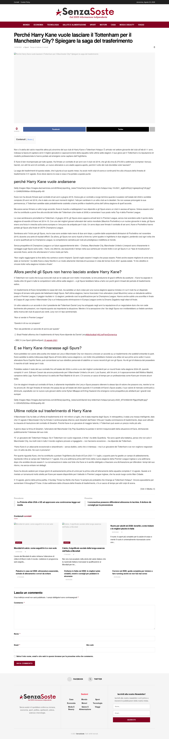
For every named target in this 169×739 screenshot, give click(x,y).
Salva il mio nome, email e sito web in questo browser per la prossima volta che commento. (54, 656)
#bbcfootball (91, 334)
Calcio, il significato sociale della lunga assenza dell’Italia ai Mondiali (83, 549)
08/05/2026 (115, 532)
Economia (38, 24)
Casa (113, 24)
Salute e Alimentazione (74, 24)
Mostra (30, 139)
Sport (93, 24)
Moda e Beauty (127, 24)
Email (17, 645)
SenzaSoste (80, 734)
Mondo (26, 24)
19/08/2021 (18, 47)
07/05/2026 (20, 577)
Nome (17, 634)
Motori (103, 24)
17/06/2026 (66, 554)
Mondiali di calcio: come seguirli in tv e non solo (35, 548)
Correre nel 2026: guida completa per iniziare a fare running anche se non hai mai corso (132, 572)
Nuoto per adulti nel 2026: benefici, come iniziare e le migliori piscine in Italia (132, 527)
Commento (19, 602)
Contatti (16, 2)
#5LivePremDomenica (107, 334)
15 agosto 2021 (51, 340)
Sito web (90, 645)
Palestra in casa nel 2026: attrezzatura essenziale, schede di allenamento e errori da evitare (37, 572)
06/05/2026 (68, 579)
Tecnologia (53, 24)
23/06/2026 (18, 552)
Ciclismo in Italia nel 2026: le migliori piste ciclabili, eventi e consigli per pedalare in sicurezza (82, 573)
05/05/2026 (117, 577)
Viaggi (141, 24)
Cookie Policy (25, 2)
